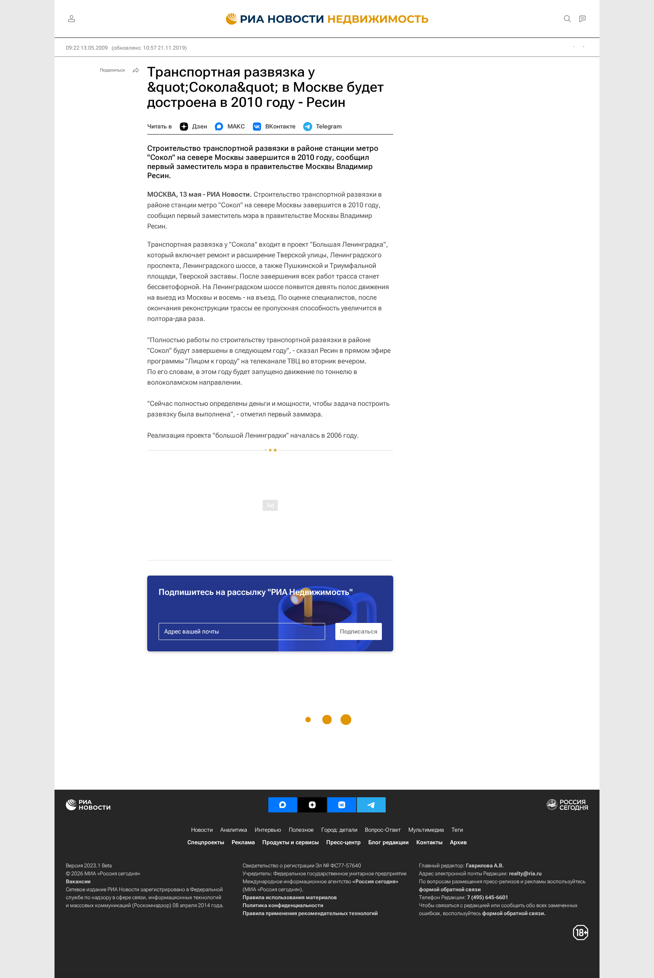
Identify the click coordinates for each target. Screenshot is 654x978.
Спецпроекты (205, 842)
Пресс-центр (343, 842)
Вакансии (78, 881)
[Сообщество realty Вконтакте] (341, 804)
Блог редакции (388, 842)
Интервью (268, 829)
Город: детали (339, 829)
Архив (458, 842)
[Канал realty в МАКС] (282, 804)
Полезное (301, 829)
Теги (457, 829)
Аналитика (233, 829)
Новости (202, 829)
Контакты (429, 842)
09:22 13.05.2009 (87, 48)
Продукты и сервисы (290, 842)
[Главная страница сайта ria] (270, 19)
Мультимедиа (426, 829)
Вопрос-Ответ (383, 829)
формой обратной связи (450, 889)
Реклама (243, 842)
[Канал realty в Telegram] (371, 804)
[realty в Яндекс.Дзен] (312, 804)
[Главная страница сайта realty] (327, 19)
